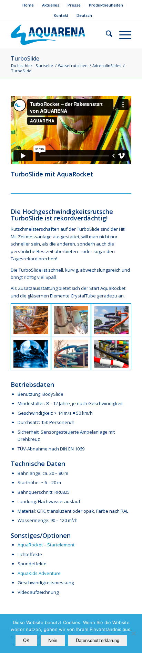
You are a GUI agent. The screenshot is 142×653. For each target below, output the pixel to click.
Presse (74, 5)
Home (28, 5)
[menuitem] (28, 5)
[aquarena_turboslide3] (111, 353)
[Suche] (105, 34)
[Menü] (121, 34)
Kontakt (61, 15)
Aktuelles (50, 5)
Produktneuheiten (106, 5)
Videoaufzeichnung (38, 592)
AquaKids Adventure (39, 573)
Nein (52, 640)
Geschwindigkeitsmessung (46, 582)
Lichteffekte (30, 554)
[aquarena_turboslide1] (31, 353)
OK (26, 640)
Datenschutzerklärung (97, 640)
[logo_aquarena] (53, 34)
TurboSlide (25, 58)
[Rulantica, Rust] (71, 320)
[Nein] (133, 633)
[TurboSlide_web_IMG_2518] (71, 353)
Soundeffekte (33, 564)
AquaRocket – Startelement (46, 545)
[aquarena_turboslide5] (111, 320)
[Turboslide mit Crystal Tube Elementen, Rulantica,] (31, 320)
